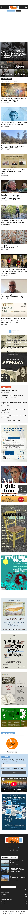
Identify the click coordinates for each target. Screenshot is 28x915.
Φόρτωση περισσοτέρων (13, 420)
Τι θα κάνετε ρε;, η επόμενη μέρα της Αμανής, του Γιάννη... (13, 147)
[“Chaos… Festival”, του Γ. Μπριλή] (5, 863)
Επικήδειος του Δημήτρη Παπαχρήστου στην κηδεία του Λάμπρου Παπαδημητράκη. (12, 197)
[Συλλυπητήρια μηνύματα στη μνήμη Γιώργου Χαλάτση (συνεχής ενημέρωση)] (14, 212)
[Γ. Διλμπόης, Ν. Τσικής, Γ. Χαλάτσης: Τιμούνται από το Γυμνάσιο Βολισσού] (14, 161)
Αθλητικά (3, 901)
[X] (14, 850)
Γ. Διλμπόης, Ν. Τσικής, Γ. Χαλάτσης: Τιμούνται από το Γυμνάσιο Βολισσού (14, 171)
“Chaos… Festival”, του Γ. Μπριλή (10, 390)
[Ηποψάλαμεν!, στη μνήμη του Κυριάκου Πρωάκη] (14, 237)
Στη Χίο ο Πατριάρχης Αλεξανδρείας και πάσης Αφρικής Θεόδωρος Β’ (12, 396)
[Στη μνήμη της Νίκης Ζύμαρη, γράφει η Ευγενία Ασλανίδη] (21, 68)
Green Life (7, 81)
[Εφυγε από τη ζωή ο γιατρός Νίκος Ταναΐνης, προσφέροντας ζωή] (14, 286)
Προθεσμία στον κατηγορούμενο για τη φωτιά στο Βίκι (18, 877)
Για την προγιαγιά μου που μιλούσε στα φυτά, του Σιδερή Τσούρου (14, 123)
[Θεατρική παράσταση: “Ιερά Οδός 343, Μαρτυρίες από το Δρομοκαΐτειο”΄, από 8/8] (14, 310)
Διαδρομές (18, 10)
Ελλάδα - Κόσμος (5, 892)
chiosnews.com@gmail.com (17, 847)
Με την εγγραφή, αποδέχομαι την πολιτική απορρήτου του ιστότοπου (12, 769)
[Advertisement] (14, 2)
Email (2, 763)
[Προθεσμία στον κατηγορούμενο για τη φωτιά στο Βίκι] (5, 878)
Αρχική (2, 81)
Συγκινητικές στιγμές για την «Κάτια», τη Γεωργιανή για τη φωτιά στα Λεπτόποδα (7, 73)
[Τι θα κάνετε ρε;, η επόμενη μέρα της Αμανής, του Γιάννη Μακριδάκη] (14, 137)
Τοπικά (2, 890)
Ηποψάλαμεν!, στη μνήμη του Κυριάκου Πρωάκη (12, 247)
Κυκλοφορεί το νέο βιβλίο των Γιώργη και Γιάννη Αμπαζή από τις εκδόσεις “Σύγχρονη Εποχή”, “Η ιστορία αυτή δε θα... (14, 54)
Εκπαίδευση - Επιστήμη (6, 899)
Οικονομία (3, 903)
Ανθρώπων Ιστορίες (11, 10)
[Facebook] (11, 850)
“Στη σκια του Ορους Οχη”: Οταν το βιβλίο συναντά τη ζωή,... (14, 100)
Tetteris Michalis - (15, 913)
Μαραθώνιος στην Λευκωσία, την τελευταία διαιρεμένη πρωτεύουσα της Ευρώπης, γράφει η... (14, 271)
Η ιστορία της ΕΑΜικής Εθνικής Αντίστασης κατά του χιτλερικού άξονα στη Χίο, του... (20, 73)
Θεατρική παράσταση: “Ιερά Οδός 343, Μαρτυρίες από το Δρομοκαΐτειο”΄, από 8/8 (13, 320)
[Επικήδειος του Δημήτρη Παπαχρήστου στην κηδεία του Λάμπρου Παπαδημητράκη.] (14, 186)
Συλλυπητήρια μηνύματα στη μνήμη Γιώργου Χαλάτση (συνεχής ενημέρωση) (13, 222)
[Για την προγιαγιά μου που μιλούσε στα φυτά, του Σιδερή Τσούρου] (14, 114)
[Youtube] (17, 850)
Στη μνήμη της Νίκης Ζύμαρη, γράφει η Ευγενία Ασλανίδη (20, 66)
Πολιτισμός (3, 894)
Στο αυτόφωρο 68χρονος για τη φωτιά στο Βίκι (14, 415)
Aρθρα (2, 896)
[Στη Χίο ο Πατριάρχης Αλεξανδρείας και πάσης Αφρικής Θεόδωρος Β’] (5, 870)
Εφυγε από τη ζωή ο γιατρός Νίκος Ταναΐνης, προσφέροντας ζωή (13, 296)
